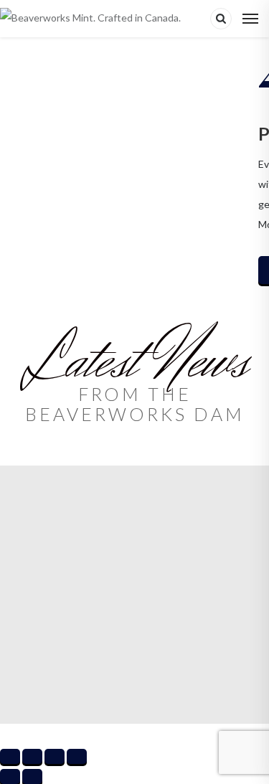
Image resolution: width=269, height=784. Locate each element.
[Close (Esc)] (77, 756)
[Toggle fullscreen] (32, 756)
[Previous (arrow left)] (10, 776)
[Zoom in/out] (10, 756)
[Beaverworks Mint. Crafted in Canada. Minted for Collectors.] (98, 18)
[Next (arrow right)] (32, 776)
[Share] (54, 756)
